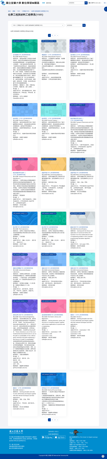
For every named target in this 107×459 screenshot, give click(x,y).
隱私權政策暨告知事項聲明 (16, 446)
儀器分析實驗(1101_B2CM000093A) (23, 268)
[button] (95, 3)
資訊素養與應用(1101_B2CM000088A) (52, 315)
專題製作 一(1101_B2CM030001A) (51, 55)
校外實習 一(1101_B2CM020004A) (51, 118)
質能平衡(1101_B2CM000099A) (79, 172)
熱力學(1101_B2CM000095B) (21, 227)
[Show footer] (103, 456)
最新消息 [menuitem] (48, 3)
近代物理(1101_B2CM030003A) (21, 55)
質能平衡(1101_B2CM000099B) (50, 172)
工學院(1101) (25, 11)
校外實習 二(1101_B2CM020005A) (22, 118)
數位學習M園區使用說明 (16, 448)
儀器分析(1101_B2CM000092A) (79, 268)
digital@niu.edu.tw (81, 444)
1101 (18, 11)
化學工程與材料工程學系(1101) (40, 11)
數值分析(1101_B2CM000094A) (79, 227)
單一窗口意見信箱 (14, 444)
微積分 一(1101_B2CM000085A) (22, 388)
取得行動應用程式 (53, 434)
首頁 (9, 11)
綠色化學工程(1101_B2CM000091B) (23, 315)
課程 (14, 11)
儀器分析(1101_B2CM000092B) (50, 268)
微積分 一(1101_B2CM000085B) (79, 315)
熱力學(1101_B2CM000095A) (50, 227)
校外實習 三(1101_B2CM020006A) (80, 55)
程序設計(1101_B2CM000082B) (50, 388)
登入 (105, 3)
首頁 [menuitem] (43, 3)
